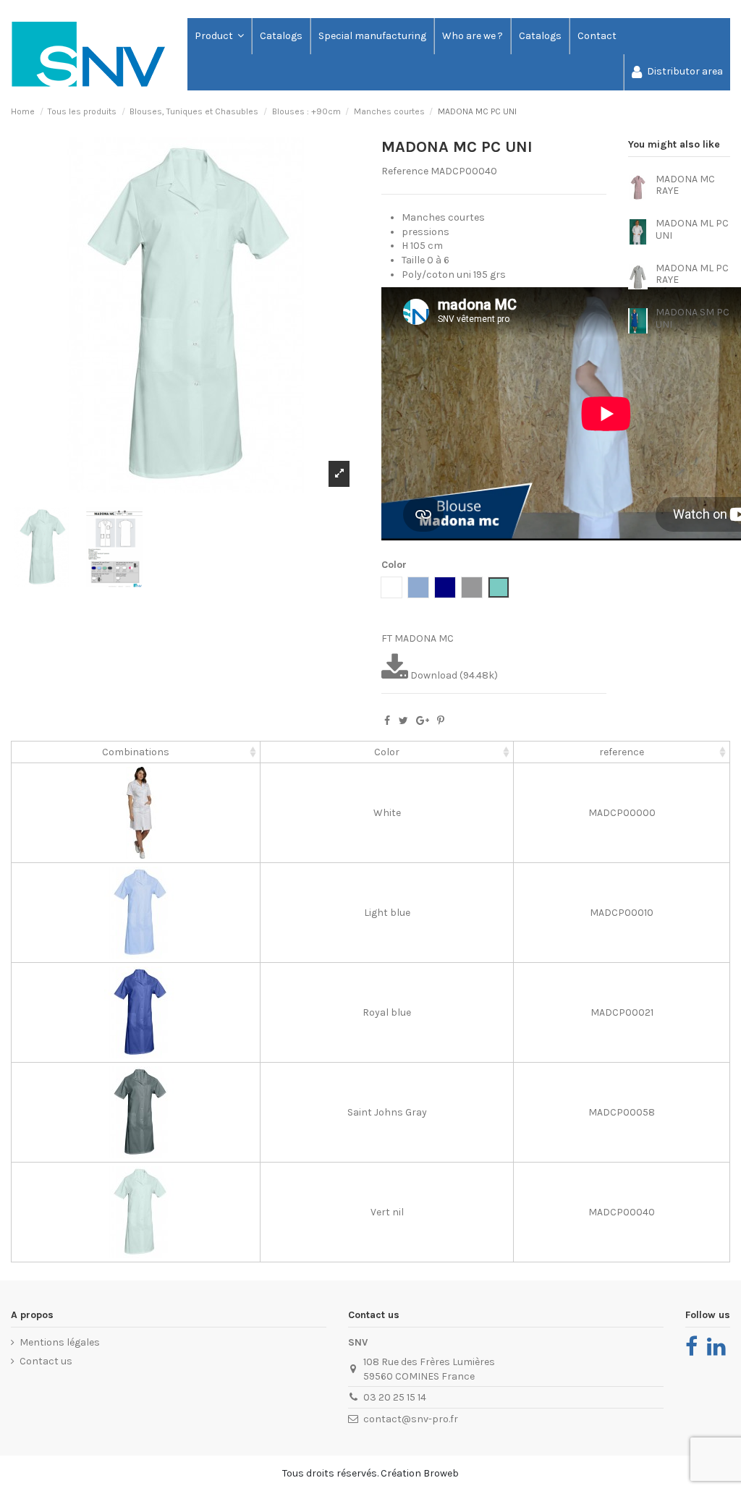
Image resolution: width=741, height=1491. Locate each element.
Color (386, 752)
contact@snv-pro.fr (410, 1419)
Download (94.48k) (453, 675)
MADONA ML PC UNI (692, 229)
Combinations (135, 752)
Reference (404, 171)
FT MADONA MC (417, 638)
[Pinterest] (440, 721)
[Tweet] (403, 721)
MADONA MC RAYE (685, 185)
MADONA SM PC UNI (692, 318)
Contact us (46, 1361)
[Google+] (422, 721)
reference (621, 752)
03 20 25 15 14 (394, 1397)
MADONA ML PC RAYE (692, 274)
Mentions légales (60, 1342)
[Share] (387, 721)
